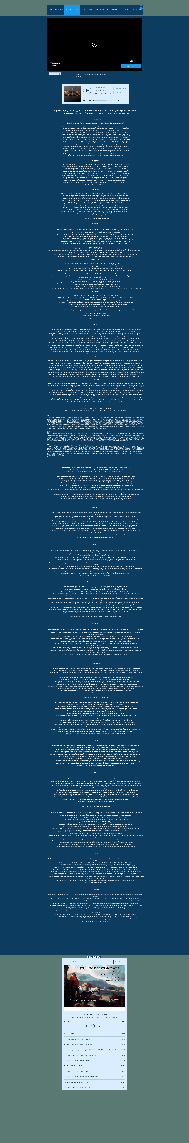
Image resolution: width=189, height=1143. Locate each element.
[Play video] (94, 44)
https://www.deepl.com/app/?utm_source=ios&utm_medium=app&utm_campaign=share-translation (95, 410)
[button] (141, 7)
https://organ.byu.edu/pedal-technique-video (95, 218)
